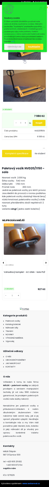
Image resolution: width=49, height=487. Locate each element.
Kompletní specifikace (16, 153)
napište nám (9, 468)
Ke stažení (40, 153)
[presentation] (3, 262)
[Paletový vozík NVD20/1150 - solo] (24, 86)
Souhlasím (34, 46)
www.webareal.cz (31, 483)
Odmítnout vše (14, 47)
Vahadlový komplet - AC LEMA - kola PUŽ (24, 272)
